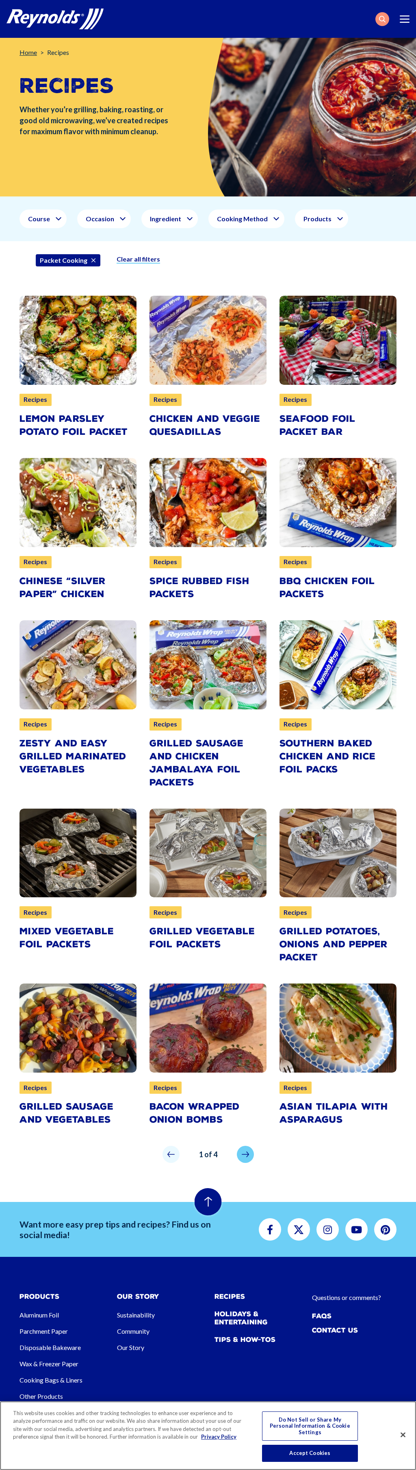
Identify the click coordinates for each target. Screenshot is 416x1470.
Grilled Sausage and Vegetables (66, 1113)
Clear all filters (138, 259)
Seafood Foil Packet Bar (317, 425)
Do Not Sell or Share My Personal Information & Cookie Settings (310, 1425)
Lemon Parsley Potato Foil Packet (74, 425)
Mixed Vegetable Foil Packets (67, 938)
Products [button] (317, 218)
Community (133, 1331)
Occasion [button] (100, 218)
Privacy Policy (218, 1436)
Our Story (130, 1347)
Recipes (229, 1296)
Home (28, 52)
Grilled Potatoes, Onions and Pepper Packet (334, 944)
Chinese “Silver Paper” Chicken (63, 588)
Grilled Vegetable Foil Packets (202, 938)
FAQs (322, 1316)
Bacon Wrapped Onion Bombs (194, 1113)
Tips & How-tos (244, 1340)
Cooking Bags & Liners (51, 1380)
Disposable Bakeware (50, 1347)
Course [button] (39, 218)
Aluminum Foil (39, 1315)
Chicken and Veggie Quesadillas (205, 425)
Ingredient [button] (165, 218)
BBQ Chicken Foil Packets (327, 588)
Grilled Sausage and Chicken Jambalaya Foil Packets (196, 763)
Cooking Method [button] (242, 218)
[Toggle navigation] (404, 19)
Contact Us (335, 1330)
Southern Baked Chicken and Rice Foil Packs (327, 756)
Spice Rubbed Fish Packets (199, 588)
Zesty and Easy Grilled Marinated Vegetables (73, 756)
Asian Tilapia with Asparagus (334, 1113)
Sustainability (136, 1315)
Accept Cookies (309, 1453)
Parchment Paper (44, 1331)
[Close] (403, 1435)
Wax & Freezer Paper (49, 1363)
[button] (382, 19)
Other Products (41, 1396)
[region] (208, 1435)
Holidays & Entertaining (241, 1318)
